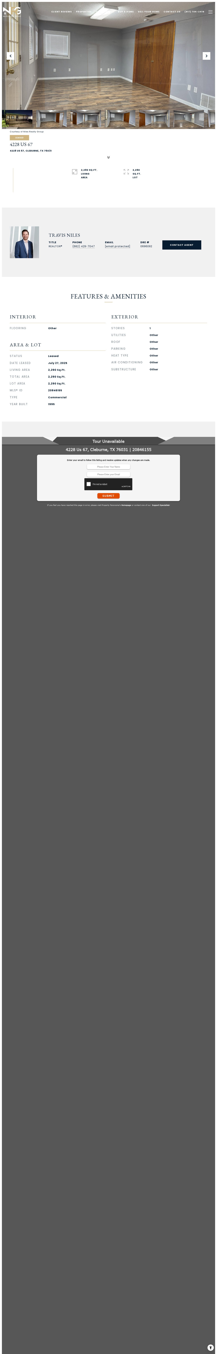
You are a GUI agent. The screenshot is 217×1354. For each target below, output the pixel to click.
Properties (84, 11)
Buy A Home (126, 11)
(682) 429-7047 (83, 246)
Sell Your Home (148, 11)
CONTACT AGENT (182, 245)
